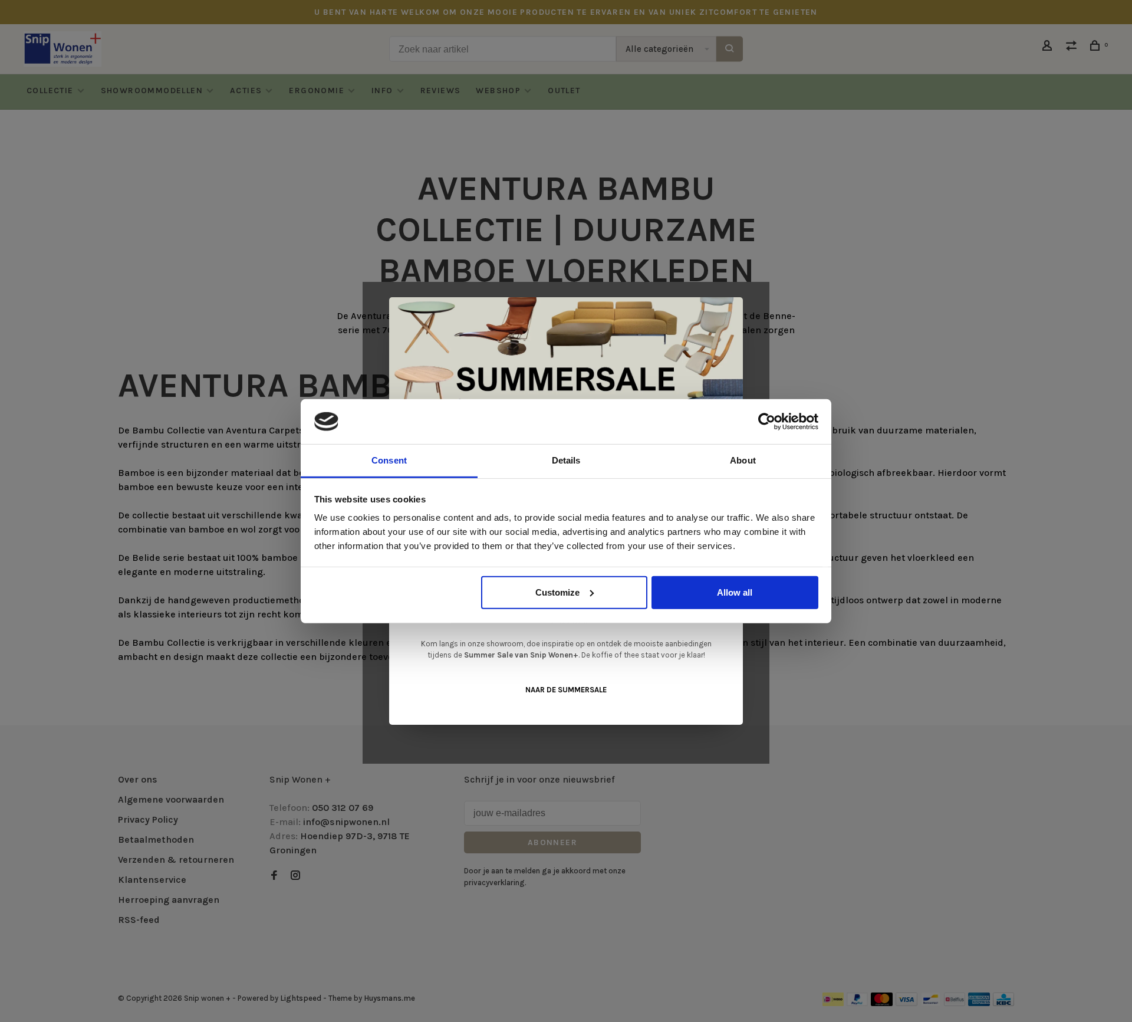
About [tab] (743, 460)
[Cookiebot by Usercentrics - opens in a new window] (766, 422)
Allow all (734, 592)
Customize (557, 592)
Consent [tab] (389, 460)
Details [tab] (566, 460)
